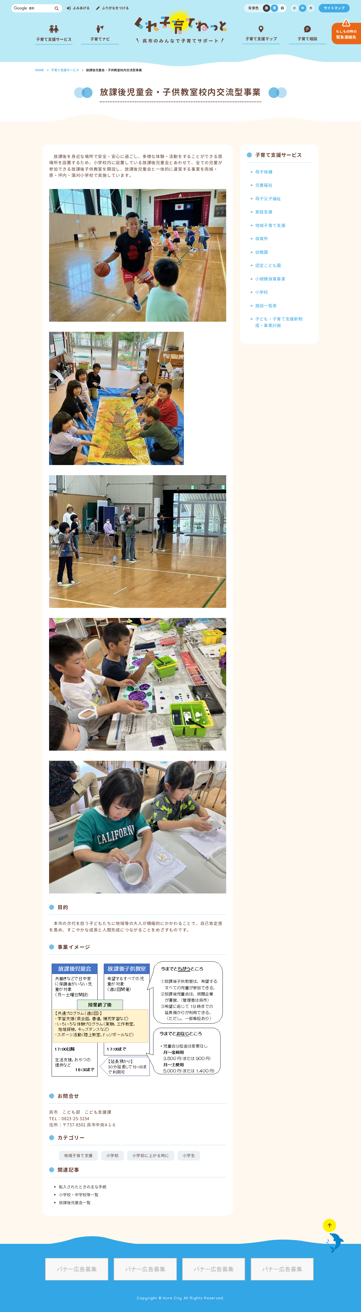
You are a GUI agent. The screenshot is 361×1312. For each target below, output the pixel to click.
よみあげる (81, 8)
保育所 (261, 239)
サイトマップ (334, 8)
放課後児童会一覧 (75, 1202)
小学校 (112, 1155)
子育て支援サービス (65, 70)
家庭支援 (263, 212)
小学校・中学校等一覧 (78, 1194)
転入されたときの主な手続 (82, 1186)
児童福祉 (263, 185)
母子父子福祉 (268, 199)
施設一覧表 (266, 306)
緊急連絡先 (346, 34)
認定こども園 (268, 265)
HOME (39, 70)
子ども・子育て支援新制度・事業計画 (279, 322)
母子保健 (263, 172)
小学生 (189, 1155)
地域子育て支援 (78, 1155)
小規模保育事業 (270, 279)
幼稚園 (261, 252)
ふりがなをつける (115, 8)
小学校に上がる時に (150, 1155)
